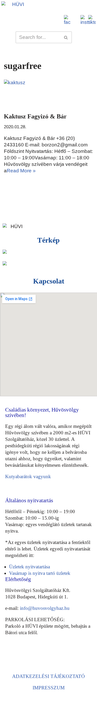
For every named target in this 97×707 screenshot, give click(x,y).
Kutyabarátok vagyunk (28, 476)
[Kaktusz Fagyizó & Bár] (48, 93)
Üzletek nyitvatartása (29, 566)
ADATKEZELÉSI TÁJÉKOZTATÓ (48, 676)
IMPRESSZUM (49, 687)
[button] (56, 7)
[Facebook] (11, 657)
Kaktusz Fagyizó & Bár (35, 116)
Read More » (21, 170)
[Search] (66, 37)
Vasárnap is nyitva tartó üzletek (39, 573)
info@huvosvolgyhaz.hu (45, 608)
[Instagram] (26, 657)
